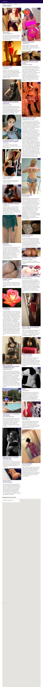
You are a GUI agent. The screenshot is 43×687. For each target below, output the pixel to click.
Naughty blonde (7, 279)
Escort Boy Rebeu (27, 464)
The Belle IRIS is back (28, 42)
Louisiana (15, 3)
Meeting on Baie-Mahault (29, 257)
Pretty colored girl (8, 177)
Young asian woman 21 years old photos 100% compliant (11, 140)
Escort (24, 389)
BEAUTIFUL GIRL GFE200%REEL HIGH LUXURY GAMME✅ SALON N (11, 366)
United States (9, 3)
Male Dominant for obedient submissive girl (10, 457)
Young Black (6, 308)
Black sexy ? (6, 32)
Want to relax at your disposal (30, 327)
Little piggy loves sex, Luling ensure (30, 62)
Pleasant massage (27, 354)
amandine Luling (7, 66)
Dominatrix (6, 243)
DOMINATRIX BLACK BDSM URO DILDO (10, 102)
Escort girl (25, 418)
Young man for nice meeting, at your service (11, 414)
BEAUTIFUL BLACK (27, 235)
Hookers (4, 3)
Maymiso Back (7, 481)
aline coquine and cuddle (29, 117)
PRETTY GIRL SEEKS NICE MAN (31, 276)
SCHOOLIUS (4, 1)
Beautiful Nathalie (27, 195)
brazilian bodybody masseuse (11, 203)
